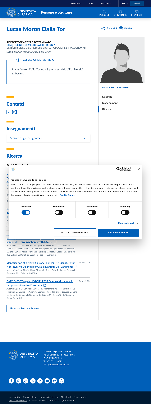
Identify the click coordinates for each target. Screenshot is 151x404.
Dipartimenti (105, 4)
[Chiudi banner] (139, 169)
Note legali (66, 397)
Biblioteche (76, 4)
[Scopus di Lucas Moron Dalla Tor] (8, 112)
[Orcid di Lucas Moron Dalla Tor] (14, 112)
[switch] (59, 212)
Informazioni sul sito (49, 397)
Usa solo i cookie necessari (75, 232)
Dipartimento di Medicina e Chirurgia (30, 45)
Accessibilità (14, 397)
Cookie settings (30, 397)
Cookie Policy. (67, 195)
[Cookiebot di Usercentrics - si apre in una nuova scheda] (118, 169)
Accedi (137, 4)
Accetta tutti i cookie (118, 232)
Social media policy (18, 400)
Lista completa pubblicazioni (25, 308)
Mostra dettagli (126, 223)
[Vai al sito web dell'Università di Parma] (21, 12)
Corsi (90, 4)
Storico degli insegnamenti (27, 138)
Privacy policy (80, 397)
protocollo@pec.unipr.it (58, 364)
